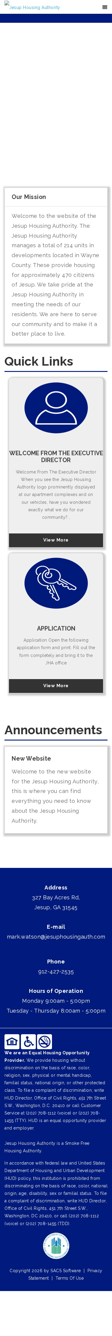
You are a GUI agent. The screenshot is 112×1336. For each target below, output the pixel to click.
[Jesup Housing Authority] (32, 7)
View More (56, 540)
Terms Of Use (70, 1278)
